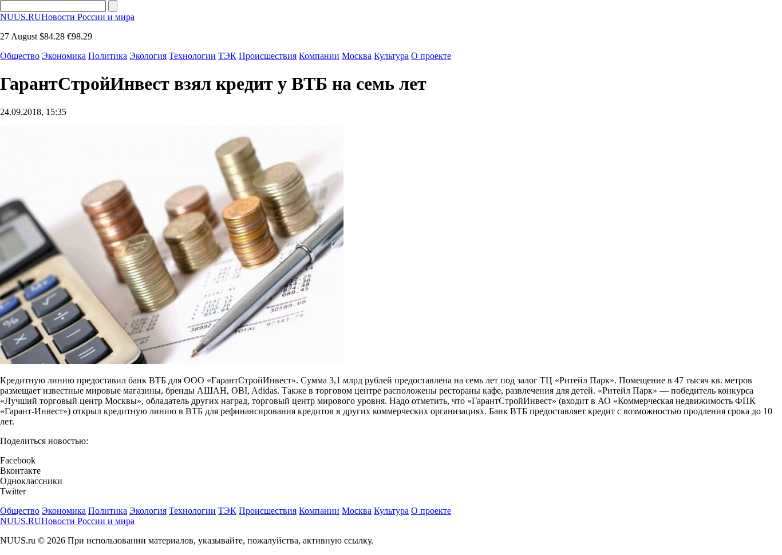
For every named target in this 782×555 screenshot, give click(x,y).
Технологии (192, 56)
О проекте (431, 56)
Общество (20, 56)
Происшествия (268, 56)
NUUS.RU (67, 17)
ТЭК (227, 56)
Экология (148, 56)
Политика (107, 56)
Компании (319, 56)
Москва (357, 56)
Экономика (64, 56)
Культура (391, 56)
